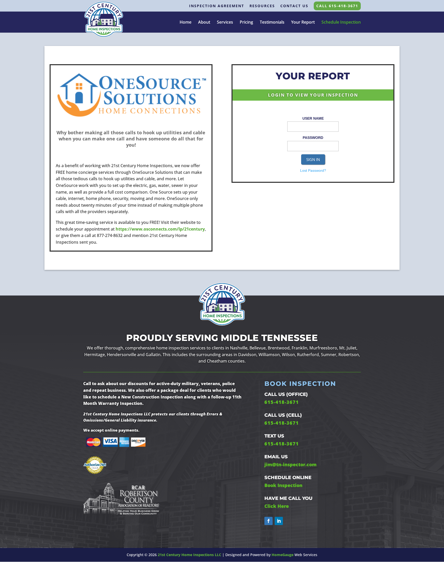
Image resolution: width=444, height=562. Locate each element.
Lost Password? (313, 170)
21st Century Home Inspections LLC (189, 554)
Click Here (276, 506)
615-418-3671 (281, 402)
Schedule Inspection (341, 22)
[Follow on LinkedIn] (279, 521)
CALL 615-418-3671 (337, 5)
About (204, 22)
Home (185, 22)
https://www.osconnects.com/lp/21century (160, 229)
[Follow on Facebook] (268, 521)
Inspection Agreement (216, 6)
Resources (262, 6)
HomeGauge (282, 554)
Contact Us (294, 6)
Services (225, 22)
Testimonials (272, 22)
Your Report (303, 22)
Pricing (246, 22)
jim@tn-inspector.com (290, 464)
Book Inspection (283, 485)
